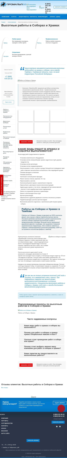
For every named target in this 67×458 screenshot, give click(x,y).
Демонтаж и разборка (6, 122)
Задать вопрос (60, 403)
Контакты (33, 16)
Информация (43, 16)
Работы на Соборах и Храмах (26, 313)
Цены (58, 16)
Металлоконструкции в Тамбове (9, 137)
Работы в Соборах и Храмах (6, 111)
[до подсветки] (57, 128)
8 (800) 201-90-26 (48, 5)
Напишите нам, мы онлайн (1, 185)
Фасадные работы (6, 157)
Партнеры (4, 420)
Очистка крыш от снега (7, 176)
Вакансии (4, 431)
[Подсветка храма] (42, 128)
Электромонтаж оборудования (7, 116)
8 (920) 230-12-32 (48, 11)
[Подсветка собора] (26, 128)
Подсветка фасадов (6, 185)
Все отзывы (4, 387)
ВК (12, 69)
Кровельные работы (6, 132)
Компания (6, 16)
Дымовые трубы (7, 180)
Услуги (14, 16)
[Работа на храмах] (42, 116)
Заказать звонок (60, 7)
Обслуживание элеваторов (7, 162)
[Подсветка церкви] (57, 116)
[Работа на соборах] (26, 116)
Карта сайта (5, 433)
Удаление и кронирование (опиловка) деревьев (7, 169)
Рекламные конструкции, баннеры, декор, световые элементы (8, 145)
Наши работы (24, 16)
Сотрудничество (7, 423)
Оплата (52, 16)
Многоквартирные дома (8, 152)
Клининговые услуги (7, 127)
